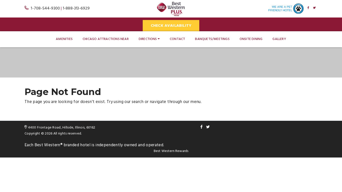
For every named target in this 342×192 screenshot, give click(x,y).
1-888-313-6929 (76, 8)
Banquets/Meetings (212, 39)
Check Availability (171, 25)
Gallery (279, 39)
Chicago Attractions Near (106, 39)
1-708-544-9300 (45, 8)
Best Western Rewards (171, 151)
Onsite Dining (251, 39)
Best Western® (49, 145)
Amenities (64, 39)
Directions (148, 39)
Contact (177, 39)
